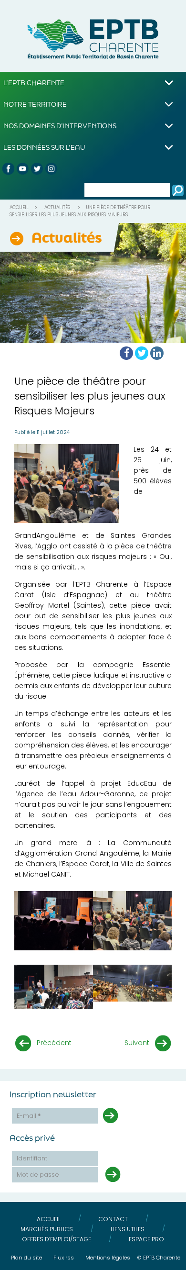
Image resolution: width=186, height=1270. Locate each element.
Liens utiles (128, 1229)
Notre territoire (35, 104)
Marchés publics (47, 1229)
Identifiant (32, 1158)
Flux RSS (63, 1257)
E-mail (29, 1116)
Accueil (19, 207)
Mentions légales (107, 1257)
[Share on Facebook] (126, 353)
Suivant (136, 1042)
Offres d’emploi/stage (56, 1239)
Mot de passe (38, 1174)
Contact (113, 1219)
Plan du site (26, 1257)
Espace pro (146, 1239)
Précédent (54, 1042)
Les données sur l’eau (44, 147)
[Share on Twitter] (141, 353)
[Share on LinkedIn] (157, 353)
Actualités (57, 207)
